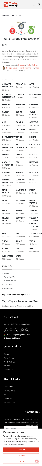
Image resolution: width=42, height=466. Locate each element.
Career (5, 112)
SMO (18, 234)
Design (9, 68)
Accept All (21, 450)
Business (33, 104)
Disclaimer (8, 398)
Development (18, 68)
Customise (21, 455)
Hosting (6, 172)
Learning (20, 180)
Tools (19, 241)
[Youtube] (27, 330)
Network (20, 200)
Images (19, 172)
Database (20, 130)
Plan (4, 210)
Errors (5, 155)
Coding (34, 65)
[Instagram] (22, 330)
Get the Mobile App (13, 338)
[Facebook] (6, 330)
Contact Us (8, 288)
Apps (31, 84)
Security (20, 218)
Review (19, 210)
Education (34, 144)
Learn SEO (8, 387)
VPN (17, 248)
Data (4, 130)
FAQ (5, 394)
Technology (29, 68)
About (6, 273)
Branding (20, 104)
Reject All (21, 461)
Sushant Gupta (8, 306)
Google (33, 155)
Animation (21, 84)
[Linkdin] (16, 330)
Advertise (8, 285)
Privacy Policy (9, 391)
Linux (32, 180)
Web (37, 68)
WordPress (7, 256)
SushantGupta (11, 65)
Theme (5, 241)
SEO (4, 234)
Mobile (5, 200)
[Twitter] (11, 330)
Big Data (20, 94)
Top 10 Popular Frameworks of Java (20, 301)
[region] (21, 447)
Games (19, 155)
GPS (17, 162)
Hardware (34, 162)
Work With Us (10, 281)
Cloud (19, 112)
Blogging (21, 65)
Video (5, 248)
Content (33, 122)
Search (33, 210)
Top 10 (32, 241)
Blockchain (35, 94)
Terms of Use (9, 402)
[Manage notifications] (37, 461)
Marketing (21, 190)
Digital (32, 137)
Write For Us (9, 277)
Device (19, 137)
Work (18, 256)
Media (32, 190)
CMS (28, 65)
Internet (33, 172)
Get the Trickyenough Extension (18, 335)
